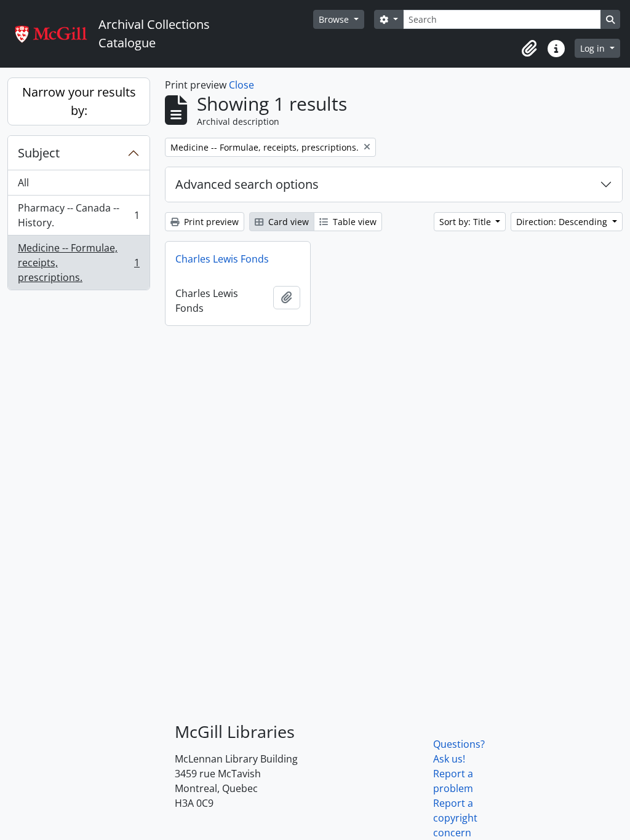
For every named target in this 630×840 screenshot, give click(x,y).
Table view (353, 222)
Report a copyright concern (455, 817)
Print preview (210, 222)
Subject (39, 153)
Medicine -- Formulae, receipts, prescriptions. (78, 262)
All (23, 182)
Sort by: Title (466, 222)
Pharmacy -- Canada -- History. (78, 215)
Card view (287, 222)
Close (241, 85)
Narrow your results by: (79, 101)
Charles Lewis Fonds (222, 259)
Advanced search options (247, 184)
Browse (335, 19)
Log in (593, 48)
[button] (529, 48)
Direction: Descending (563, 222)
